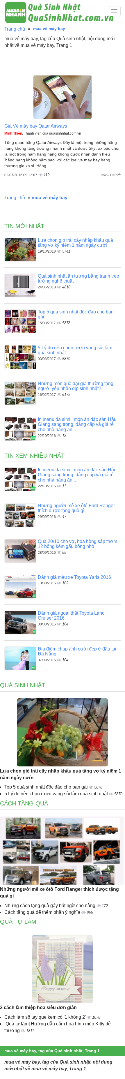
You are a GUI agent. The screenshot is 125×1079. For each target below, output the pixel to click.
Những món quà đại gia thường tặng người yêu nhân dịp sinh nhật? (75, 386)
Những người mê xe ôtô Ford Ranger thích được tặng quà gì (76, 508)
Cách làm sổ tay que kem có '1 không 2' (45, 1017)
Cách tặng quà (24, 803)
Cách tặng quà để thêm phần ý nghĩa (42, 912)
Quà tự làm (18, 921)
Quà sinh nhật (22, 685)
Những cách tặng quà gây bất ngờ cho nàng (50, 905)
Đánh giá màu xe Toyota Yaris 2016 (74, 577)
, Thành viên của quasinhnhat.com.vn (42, 133)
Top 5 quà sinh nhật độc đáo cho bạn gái (46, 786)
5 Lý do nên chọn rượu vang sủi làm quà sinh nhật (56, 793)
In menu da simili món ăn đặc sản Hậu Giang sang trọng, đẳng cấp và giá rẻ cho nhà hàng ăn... (77, 424)
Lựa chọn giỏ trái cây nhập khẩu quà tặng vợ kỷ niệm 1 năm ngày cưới (75, 243)
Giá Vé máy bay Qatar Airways (35, 126)
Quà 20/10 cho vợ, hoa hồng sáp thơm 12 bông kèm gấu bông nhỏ (77, 544)
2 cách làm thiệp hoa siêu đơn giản (38, 1007)
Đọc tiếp (109, 175)
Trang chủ (14, 29)
